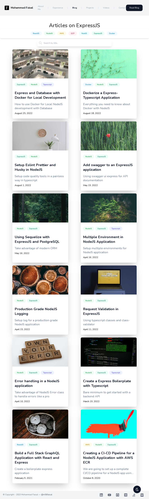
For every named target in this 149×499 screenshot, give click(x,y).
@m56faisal (46, 494)
